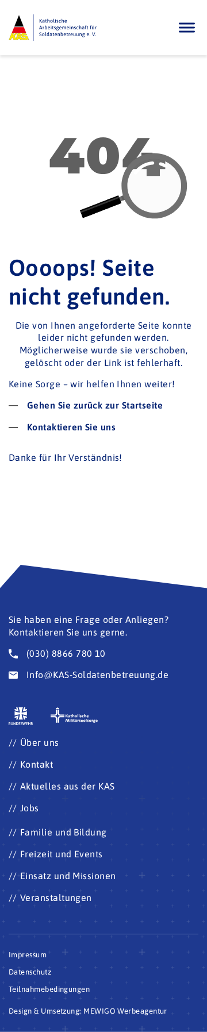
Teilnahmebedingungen (49, 989)
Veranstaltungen (56, 897)
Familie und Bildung (63, 832)
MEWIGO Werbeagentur (125, 1011)
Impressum (28, 954)
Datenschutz (30, 972)
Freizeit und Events (61, 854)
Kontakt (36, 764)
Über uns (39, 742)
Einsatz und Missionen (68, 876)
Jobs (29, 808)
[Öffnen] (187, 27)
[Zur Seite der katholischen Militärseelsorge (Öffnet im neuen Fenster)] (74, 715)
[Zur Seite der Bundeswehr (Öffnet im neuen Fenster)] (21, 716)
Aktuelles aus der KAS (67, 786)
